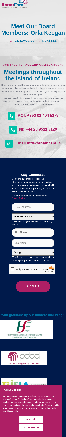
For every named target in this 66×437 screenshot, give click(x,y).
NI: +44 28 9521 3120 (38, 129)
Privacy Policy (18, 198)
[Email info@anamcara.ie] (9, 144)
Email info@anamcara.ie (38, 143)
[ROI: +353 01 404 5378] (11, 116)
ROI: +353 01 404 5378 (38, 115)
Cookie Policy (13, 411)
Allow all (31, 419)
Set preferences (31, 427)
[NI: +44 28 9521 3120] (13, 130)
